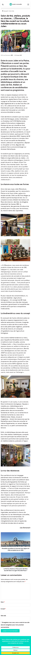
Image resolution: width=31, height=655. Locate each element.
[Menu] (28, 5)
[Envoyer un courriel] (11, 55)
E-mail (3, 609)
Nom (3, 602)
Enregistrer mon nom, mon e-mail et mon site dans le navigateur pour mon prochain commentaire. (15, 624)
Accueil (5, 11)
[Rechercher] (3, 5)
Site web (3, 615)
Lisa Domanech (7, 55)
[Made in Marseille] (15, 4)
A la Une (11, 11)
